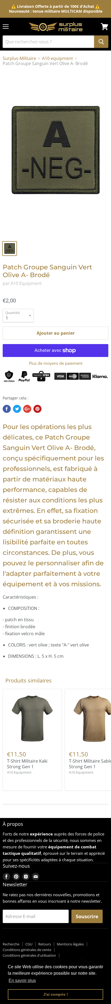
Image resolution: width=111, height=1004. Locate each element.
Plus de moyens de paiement (55, 363)
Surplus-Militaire (19, 58)
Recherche (11, 944)
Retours (44, 944)
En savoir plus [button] (22, 980)
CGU (28, 944)
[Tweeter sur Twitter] (17, 409)
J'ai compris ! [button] (55, 994)
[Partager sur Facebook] (7, 409)
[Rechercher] (101, 41)
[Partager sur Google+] (27, 409)
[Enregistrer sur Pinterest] (37, 409)
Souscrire (87, 916)
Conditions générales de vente (27, 949)
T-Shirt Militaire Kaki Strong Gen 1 (27, 764)
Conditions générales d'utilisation (29, 955)
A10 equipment (57, 58)
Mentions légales (70, 944)
